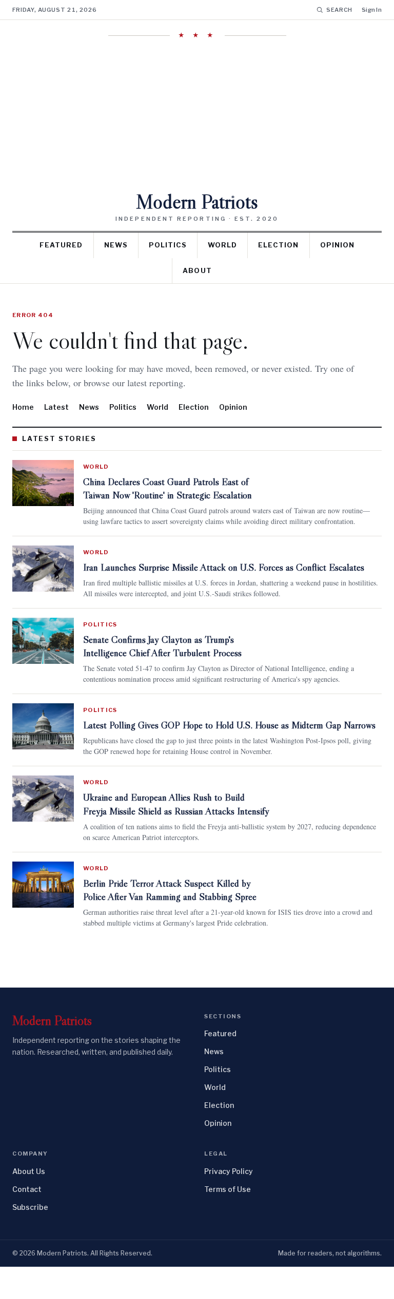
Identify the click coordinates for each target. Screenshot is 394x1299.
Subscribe (30, 1239)
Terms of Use (227, 1221)
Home (23, 407)
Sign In (372, 9)
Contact (27, 1221)
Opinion (337, 245)
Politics (168, 245)
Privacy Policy (228, 1203)
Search (339, 9)
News (116, 245)
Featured (61, 245)
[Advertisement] (197, 115)
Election (278, 245)
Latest (56, 407)
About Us (28, 1203)
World (222, 245)
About (197, 270)
